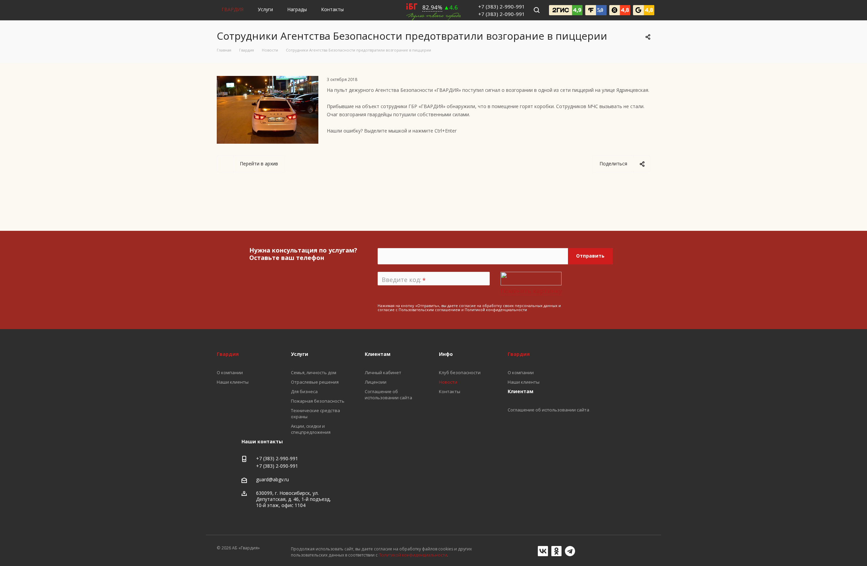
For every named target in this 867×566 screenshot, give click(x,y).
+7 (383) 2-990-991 (501, 6)
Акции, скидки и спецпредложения (311, 429)
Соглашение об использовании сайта (548, 410)
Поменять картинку (531, 291)
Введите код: (404, 280)
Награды (297, 9)
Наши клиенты (524, 382)
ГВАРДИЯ (232, 9)
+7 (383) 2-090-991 (501, 14)
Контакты (332, 9)
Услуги (265, 9)
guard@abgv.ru (272, 479)
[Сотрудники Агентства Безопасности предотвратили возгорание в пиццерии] (267, 80)
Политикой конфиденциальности (496, 309)
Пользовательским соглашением (429, 309)
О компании (521, 372)
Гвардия (519, 354)
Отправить (590, 255)
